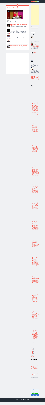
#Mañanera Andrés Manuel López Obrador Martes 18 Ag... (35, 193)
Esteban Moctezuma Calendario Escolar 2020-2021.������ (35, 260)
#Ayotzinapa (37, 76)
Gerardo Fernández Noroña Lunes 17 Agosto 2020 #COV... (35, 196)
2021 (32, 90)
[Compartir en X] (8, 20)
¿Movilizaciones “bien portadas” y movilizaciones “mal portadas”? (18, 45)
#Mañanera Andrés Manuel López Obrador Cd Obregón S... (35, 288)
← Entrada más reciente (9, 51)
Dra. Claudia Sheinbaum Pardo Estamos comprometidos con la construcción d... (34, 365)
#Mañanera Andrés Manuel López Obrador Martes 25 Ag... (35, 143)
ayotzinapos (32, 78)
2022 (32, 89)
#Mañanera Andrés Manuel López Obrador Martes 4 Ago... (35, 309)
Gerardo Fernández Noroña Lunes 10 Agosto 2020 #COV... (35, 239)
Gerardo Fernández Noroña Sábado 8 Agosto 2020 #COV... (35, 253)
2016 (32, 351)
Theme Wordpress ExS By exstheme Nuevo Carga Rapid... (35, 283)
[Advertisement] (35, 15)
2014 (32, 353)
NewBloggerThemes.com (27, 400)
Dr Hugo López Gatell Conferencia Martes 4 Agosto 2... (34, 302)
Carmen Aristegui (37, 79)
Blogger (35, 378)
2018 (32, 349)
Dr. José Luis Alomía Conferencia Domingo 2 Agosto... (35, 322)
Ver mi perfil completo (33, 357)
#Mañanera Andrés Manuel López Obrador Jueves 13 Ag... (35, 223)
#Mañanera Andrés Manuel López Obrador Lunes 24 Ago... (35, 151)
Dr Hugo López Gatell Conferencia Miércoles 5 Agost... (35, 291)
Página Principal (18, 51)
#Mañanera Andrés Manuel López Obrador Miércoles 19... (35, 184)
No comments (18, 21)
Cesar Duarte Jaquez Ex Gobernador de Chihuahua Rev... (35, 316)
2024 (32, 87)
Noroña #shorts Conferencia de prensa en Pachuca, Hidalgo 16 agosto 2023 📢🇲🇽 (34, 373)
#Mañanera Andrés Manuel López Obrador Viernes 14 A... (35, 217)
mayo (32, 343)
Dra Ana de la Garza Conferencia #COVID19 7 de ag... (35, 269)
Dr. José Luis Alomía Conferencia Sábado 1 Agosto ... (34, 330)
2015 (32, 352)
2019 (32, 348)
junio (32, 342)
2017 (32, 350)
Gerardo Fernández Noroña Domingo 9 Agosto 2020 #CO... (35, 250)
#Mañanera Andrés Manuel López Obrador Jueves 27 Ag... (35, 127)
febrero (33, 346)
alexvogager (13, 21)
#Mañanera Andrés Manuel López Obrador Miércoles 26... (35, 134)
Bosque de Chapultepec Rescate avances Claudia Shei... (35, 257)
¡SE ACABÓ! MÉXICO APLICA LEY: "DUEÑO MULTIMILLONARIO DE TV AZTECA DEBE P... (35, 363)
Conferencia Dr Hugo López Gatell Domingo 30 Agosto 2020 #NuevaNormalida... (17, 8)
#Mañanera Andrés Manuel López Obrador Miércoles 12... (35, 230)
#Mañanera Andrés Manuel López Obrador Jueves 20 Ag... (35, 176)
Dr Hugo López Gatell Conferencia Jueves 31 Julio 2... (35, 339)
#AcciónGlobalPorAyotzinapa (35, 77)
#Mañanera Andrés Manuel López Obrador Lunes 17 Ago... (35, 201)
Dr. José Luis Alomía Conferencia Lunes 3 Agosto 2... (35, 311)
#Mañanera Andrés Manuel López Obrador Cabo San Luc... (35, 242)
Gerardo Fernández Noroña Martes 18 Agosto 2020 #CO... (35, 188)
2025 (32, 86)
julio (32, 341)
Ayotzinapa (8, 0)
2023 (32, 88)
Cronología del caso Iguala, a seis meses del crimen (36, 37)
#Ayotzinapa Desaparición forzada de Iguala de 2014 (36, 53)
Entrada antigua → (26, 51)
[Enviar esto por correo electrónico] (7, 20)
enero (33, 347)
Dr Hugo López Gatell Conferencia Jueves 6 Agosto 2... (35, 278)
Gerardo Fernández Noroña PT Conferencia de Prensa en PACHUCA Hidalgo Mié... (35, 371)
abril (32, 344)
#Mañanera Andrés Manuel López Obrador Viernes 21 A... (35, 167)
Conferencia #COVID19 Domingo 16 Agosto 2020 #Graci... (35, 208)
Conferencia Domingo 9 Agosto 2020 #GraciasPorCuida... (34, 247)
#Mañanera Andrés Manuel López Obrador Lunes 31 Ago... (35, 101)
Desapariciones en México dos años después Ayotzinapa (35, 61)
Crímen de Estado (33, 79)
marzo (33, 345)
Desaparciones (37, 78)
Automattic (18, 400)
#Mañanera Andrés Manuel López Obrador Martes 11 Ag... (35, 237)
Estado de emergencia (35, 67)
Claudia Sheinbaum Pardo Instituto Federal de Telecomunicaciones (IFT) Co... (35, 368)
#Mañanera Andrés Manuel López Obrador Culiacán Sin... (35, 299)
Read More (22, 28)
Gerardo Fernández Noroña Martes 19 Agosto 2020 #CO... (35, 181)
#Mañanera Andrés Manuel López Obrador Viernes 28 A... (35, 119)
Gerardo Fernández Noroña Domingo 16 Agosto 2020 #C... (35, 205)
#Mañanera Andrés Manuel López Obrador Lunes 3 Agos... (35, 319)
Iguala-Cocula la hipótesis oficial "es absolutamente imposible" (18, 29)
